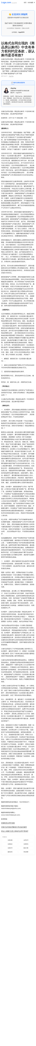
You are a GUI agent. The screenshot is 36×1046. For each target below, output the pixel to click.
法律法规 (10, 840)
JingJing (11, 76)
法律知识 (10, 844)
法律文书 (10, 848)
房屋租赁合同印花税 (8, 823)
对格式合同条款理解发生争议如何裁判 (14, 827)
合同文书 (26, 840)
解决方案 (26, 848)
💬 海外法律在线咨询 (18, 82)
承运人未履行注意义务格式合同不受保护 (14, 831)
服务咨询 (10, 852)
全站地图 (31, 2)
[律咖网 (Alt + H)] (11, 2)
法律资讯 (26, 844)
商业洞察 (26, 852)
